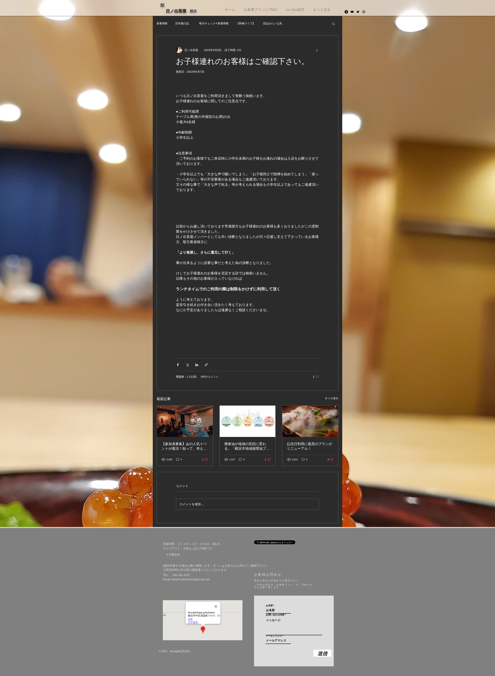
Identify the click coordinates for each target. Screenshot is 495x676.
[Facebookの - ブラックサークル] (346, 12)
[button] (333, 23)
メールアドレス (274, 636)
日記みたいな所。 (274, 23)
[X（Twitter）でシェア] (187, 365)
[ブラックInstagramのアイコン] (363, 12)
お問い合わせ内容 (275, 615)
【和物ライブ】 (245, 23)
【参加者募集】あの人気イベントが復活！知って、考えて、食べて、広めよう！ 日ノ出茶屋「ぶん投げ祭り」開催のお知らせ (184, 446)
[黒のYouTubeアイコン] (352, 12)
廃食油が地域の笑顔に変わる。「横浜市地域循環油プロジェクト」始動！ (247, 446)
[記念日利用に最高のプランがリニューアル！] (310, 421)
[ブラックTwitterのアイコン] (358, 12)
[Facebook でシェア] (178, 365)
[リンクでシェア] (206, 365)
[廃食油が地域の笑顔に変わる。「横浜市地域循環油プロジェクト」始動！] (248, 421)
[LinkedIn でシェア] (197, 365)
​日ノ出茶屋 (178, 11)
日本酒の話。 (183, 23)
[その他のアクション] (316, 50)
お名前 (269, 605)
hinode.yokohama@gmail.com (191, 579)
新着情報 (162, 23)
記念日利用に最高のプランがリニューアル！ (309, 446)
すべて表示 (331, 398)
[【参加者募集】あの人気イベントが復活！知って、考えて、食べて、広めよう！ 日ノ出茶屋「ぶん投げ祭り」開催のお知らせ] (185, 421)
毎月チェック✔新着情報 (214, 23)
